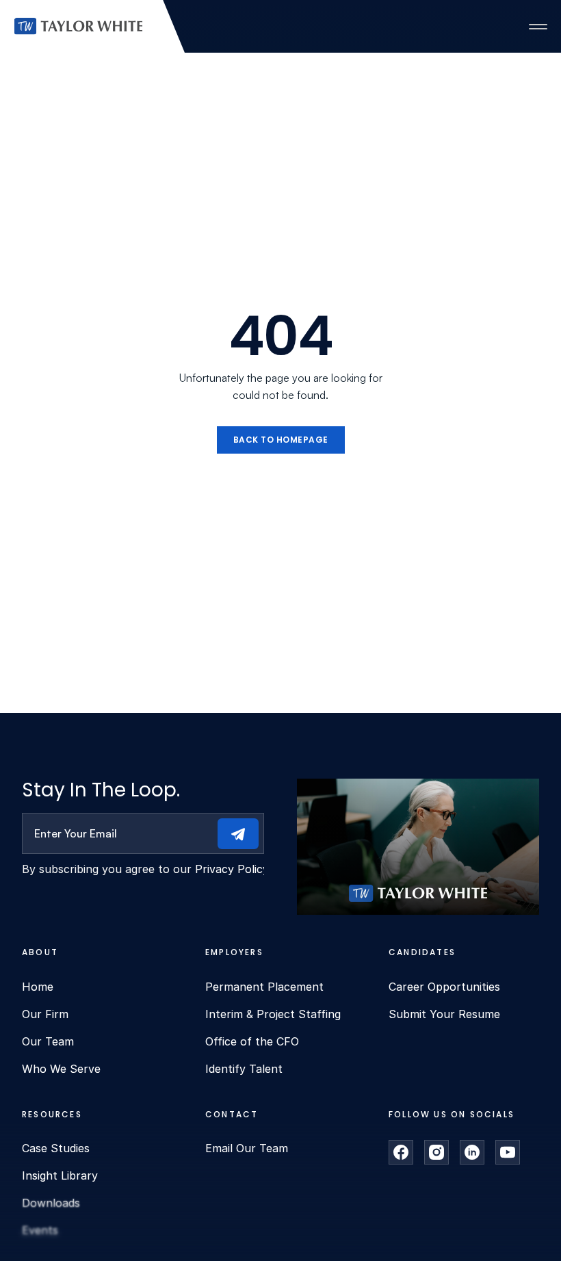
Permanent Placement (264, 986)
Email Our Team (246, 1148)
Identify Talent (244, 1069)
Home (37, 986)
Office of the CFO (252, 1041)
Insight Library (60, 1175)
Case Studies (56, 1148)
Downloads (51, 1203)
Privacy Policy (232, 869)
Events (40, 1230)
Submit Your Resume (444, 1014)
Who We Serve (61, 1069)
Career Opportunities (444, 986)
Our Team (48, 1041)
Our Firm (45, 1014)
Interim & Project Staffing (273, 1014)
